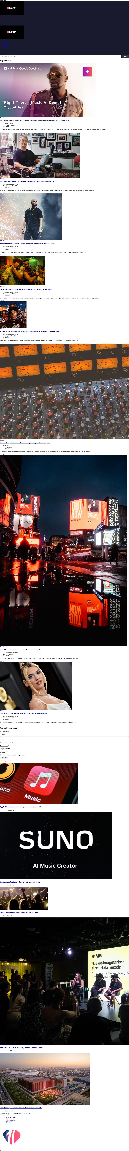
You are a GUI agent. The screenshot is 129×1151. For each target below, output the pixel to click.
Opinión (5, 46)
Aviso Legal (9, 1121)
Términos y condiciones (11, 1118)
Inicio (4, 41)
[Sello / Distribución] (9, 751)
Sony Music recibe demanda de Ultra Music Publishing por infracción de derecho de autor (27, 181)
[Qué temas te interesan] (9, 748)
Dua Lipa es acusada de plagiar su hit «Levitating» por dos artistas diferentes (23, 713)
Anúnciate (5, 47)
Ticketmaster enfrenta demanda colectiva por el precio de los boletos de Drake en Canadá (27, 243)
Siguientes (6, 731)
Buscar (1, 54)
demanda (2, 117)
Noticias (5, 42)
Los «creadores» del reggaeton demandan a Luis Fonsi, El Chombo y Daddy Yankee (26, 289)
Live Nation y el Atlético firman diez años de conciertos (21, 1108)
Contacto (8, 1122)
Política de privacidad (11, 1117)
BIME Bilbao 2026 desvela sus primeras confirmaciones (21, 1048)
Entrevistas (5, 45)
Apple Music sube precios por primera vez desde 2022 (20, 807)
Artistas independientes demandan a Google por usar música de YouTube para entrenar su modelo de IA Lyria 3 (34, 120)
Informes (5, 43)
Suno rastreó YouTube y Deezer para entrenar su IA (20, 882)
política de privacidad (19, 755)
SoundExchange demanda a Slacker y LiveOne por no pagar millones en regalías (25, 443)
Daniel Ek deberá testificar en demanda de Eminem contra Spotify (20, 650)
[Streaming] (9, 752)
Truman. (12, 1115)
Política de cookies (10, 1120)
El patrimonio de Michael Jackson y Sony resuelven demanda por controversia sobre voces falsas (29, 331)
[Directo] (9, 749)
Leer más (2, 132)
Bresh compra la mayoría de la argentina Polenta (19, 912)
